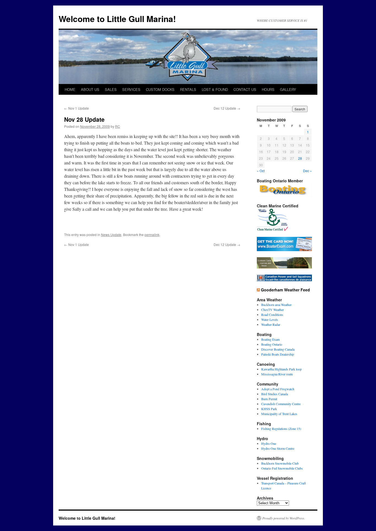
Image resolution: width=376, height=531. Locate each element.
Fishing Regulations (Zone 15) (281, 428)
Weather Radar (270, 324)
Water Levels (269, 319)
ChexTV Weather (272, 309)
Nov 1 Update (76, 108)
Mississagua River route (277, 374)
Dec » (307, 170)
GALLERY (288, 89)
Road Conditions (272, 314)
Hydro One (268, 443)
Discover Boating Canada (278, 349)
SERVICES (131, 89)
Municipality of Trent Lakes (279, 413)
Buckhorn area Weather (276, 304)
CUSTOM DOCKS (160, 89)
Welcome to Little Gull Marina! (117, 19)
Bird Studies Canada (274, 394)
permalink (152, 234)
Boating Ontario (271, 344)
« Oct (261, 170)
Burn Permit (269, 399)
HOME (70, 89)
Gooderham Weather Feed (285, 289)
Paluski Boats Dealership (277, 354)
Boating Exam (270, 339)
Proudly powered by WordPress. (283, 518)
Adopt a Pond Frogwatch (277, 389)
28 (300, 158)
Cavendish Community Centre (281, 404)
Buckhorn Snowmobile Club (280, 463)
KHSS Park (269, 409)
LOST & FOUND (215, 89)
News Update (111, 234)
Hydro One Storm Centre (277, 448)
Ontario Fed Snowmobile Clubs (282, 468)
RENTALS (188, 89)
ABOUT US (90, 89)
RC (117, 126)
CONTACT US (244, 89)
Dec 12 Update (227, 108)
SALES (111, 89)
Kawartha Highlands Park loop (281, 369)
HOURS (268, 89)
